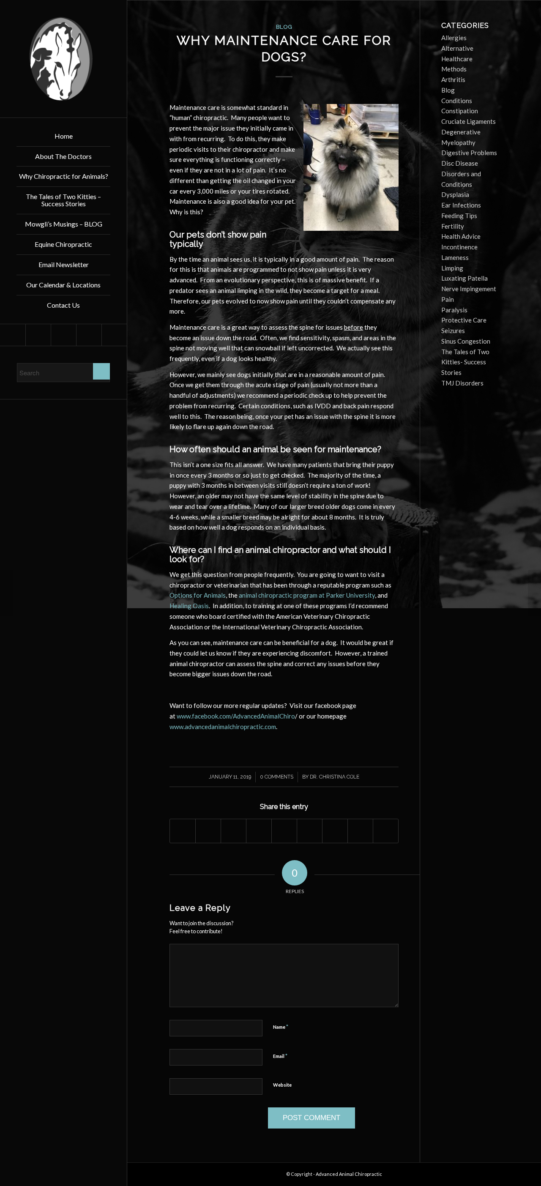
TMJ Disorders (462, 383)
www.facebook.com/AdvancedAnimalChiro (236, 716)
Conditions (456, 100)
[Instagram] (114, 335)
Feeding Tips (459, 215)
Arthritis (453, 79)
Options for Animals (197, 595)
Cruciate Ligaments (468, 121)
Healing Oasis (189, 605)
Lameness (455, 257)
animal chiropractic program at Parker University (307, 595)
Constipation (459, 111)
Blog (284, 26)
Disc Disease (459, 163)
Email (280, 1055)
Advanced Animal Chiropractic (349, 1174)
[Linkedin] (38, 335)
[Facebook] (12, 335)
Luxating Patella (464, 278)
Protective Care (463, 320)
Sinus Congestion (465, 341)
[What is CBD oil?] (6, 593)
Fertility (452, 226)
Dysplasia (455, 194)
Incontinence (459, 247)
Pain (447, 299)
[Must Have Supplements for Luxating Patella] (534, 593)
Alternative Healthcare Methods (457, 58)
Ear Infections (461, 205)
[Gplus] (88, 335)
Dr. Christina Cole (334, 777)
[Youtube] (63, 335)
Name (280, 1026)
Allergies (454, 37)
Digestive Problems (469, 152)
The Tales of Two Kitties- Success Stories (465, 362)
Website (282, 1085)
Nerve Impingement (468, 288)
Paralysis (454, 310)
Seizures (453, 330)
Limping (452, 268)
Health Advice (461, 236)
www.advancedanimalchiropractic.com (222, 726)
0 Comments (276, 777)
